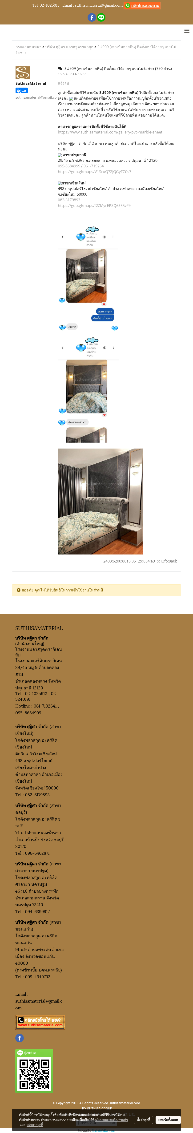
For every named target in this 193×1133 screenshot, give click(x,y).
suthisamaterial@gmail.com (99, 5)
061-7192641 (95, 166)
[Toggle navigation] (187, 31)
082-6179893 (69, 199)
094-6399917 (37, 911)
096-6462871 (37, 853)
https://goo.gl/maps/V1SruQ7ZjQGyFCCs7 (94, 171)
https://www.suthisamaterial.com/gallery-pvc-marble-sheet (110, 132)
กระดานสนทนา (28, 46)
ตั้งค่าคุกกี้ (143, 1120)
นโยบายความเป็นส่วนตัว (111, 1120)
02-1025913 (50, 5)
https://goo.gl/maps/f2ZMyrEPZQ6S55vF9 (94, 205)
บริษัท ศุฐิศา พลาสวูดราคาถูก (69, 46)
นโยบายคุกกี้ (35, 1125)
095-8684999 (69, 166)
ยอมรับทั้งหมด (168, 1120)
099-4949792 (37, 976)
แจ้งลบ (63, 83)
